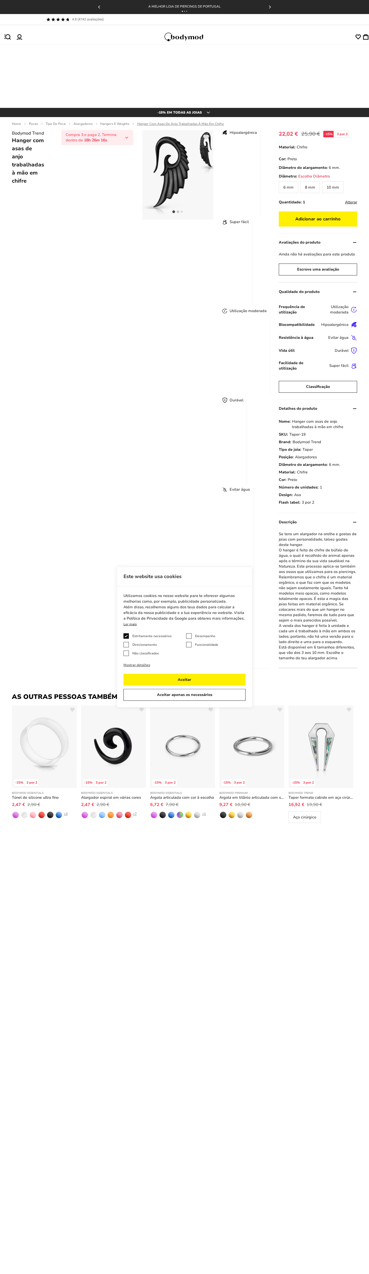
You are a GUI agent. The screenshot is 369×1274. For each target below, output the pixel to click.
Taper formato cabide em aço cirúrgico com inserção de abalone (321, 797)
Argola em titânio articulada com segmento (251, 797)
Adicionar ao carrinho (318, 219)
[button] (182, 11)
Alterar (351, 202)
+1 (204, 814)
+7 (135, 814)
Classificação (318, 386)
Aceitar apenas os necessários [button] (184, 694)
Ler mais (130, 624)
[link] (288, 187)
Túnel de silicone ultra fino (35, 797)
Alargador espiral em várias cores (111, 797)
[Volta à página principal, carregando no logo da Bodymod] (189, 37)
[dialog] (184, 637)
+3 (66, 814)
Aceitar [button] (184, 679)
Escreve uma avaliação (318, 269)
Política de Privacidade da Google (157, 618)
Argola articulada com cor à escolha (182, 797)
